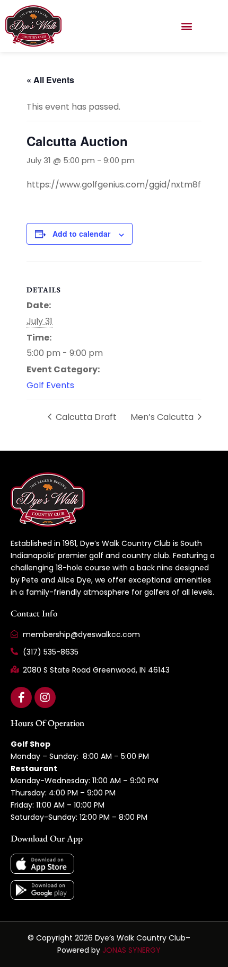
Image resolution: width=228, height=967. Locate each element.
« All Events (50, 80)
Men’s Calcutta (163, 417)
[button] (186, 25)
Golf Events (50, 385)
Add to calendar (81, 233)
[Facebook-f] (21, 697)
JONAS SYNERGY (131, 950)
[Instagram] (45, 697)
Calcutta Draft (85, 417)
